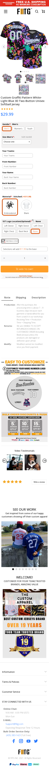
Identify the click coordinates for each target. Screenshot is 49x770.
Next (45, 46)
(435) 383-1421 (13, 735)
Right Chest (9, 231)
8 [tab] (36, 569)
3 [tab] (24, 71)
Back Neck (23, 231)
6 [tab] (29, 569)
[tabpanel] (24, 45)
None (35, 231)
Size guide (27, 137)
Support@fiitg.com (14, 723)
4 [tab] (26, 71)
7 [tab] (33, 569)
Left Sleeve (9, 225)
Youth (29, 128)
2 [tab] (22, 71)
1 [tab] (20, 71)
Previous (4, 46)
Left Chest (38, 225)
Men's (6, 128)
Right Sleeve (24, 225)
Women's (18, 128)
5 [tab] (28, 71)
